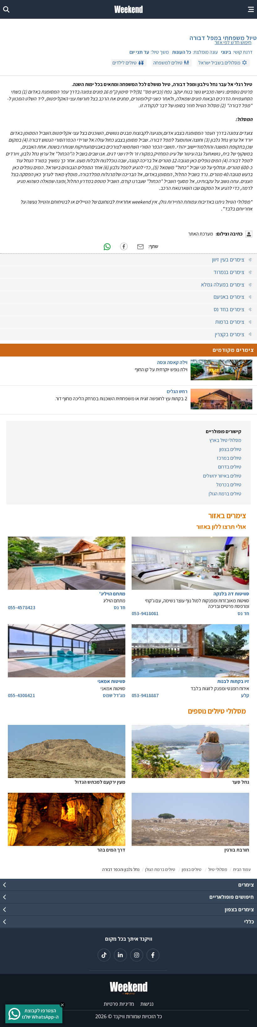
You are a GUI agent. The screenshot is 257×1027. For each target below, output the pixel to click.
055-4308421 (21, 695)
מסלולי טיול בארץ (225, 440)
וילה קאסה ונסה (172, 362)
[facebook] (124, 246)
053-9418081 (145, 613)
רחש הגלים (177, 391)
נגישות (147, 1004)
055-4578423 (21, 607)
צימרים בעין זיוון (228, 259)
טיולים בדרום (229, 467)
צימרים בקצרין (229, 334)
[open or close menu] (251, 9)
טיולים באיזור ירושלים (222, 476)
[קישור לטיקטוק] (104, 955)
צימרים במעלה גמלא (222, 284)
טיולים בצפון (230, 449)
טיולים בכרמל (228, 485)
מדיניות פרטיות (119, 1004)
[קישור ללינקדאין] (120, 955)
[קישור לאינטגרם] (136, 955)
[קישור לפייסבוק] (153, 955)
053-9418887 (145, 695)
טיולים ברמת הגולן (225, 494)
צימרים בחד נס (229, 309)
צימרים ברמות (229, 321)
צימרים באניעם (228, 296)
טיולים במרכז (229, 458)
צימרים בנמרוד (228, 272)
